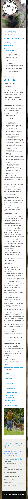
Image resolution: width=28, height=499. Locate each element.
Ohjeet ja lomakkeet (9, 381)
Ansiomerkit (7, 373)
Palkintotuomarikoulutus (12, 392)
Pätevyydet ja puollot (12, 31)
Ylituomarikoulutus (10, 395)
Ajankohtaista (14, 497)
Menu (23, 2)
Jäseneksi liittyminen (9, 402)
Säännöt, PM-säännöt (10, 383)
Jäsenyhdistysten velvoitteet (11, 405)
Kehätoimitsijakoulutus (11, 394)
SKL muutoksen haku (10, 400)
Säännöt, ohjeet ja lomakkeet (10, 33)
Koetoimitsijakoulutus (11, 391)
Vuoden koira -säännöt (10, 386)
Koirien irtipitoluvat (9, 397)
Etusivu (5, 31)
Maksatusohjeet (8, 378)
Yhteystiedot (20, 497)
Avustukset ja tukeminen (10, 376)
